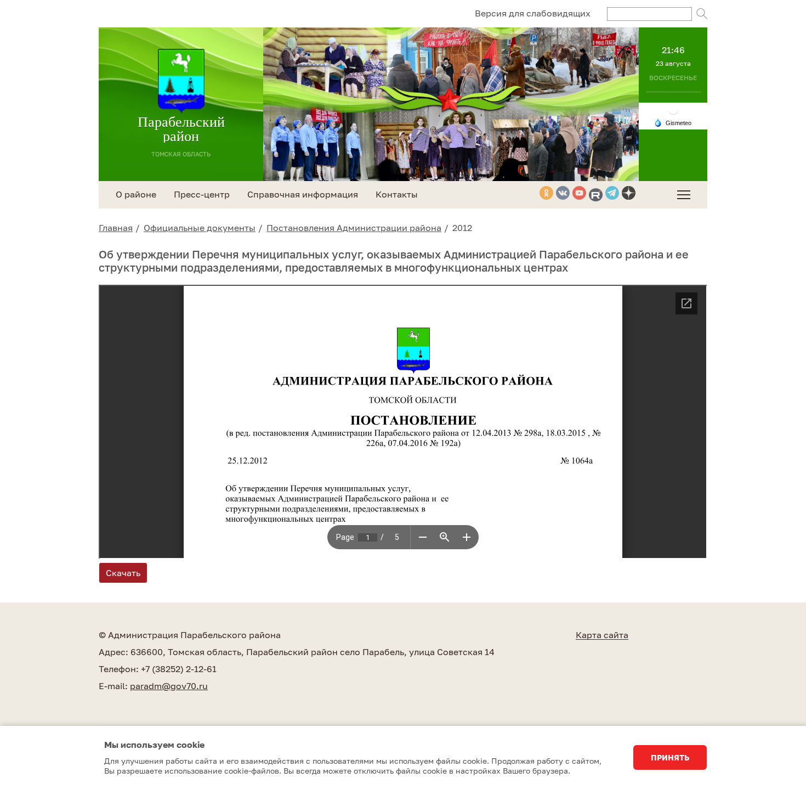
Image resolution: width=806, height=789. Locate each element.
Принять (670, 757)
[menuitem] (683, 194)
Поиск (701, 13)
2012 (462, 227)
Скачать (123, 572)
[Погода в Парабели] (673, 108)
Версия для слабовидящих (533, 13)
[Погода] (672, 122)
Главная (116, 227)
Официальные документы (200, 227)
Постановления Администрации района (353, 227)
